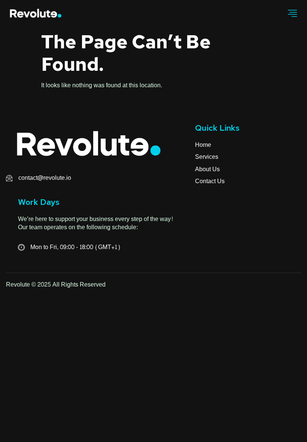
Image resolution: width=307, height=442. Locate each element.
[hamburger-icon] (292, 13)
